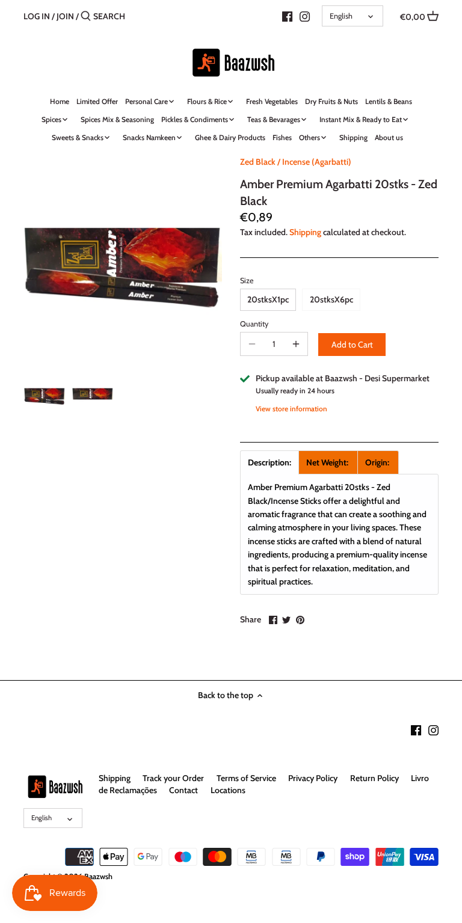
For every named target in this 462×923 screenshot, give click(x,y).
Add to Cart (352, 344)
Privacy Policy (312, 778)
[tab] (269, 462)
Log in (36, 16)
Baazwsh (98, 876)
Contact (183, 790)
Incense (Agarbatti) (316, 161)
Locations (228, 790)
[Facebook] (287, 15)
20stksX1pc (268, 299)
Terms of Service (246, 778)
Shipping (305, 232)
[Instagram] (305, 15)
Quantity (254, 323)
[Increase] (296, 344)
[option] (44, 394)
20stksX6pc (331, 299)
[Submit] (86, 16)
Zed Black (258, 161)
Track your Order (173, 778)
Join (65, 16)
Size (246, 280)
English (341, 15)
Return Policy (374, 778)
